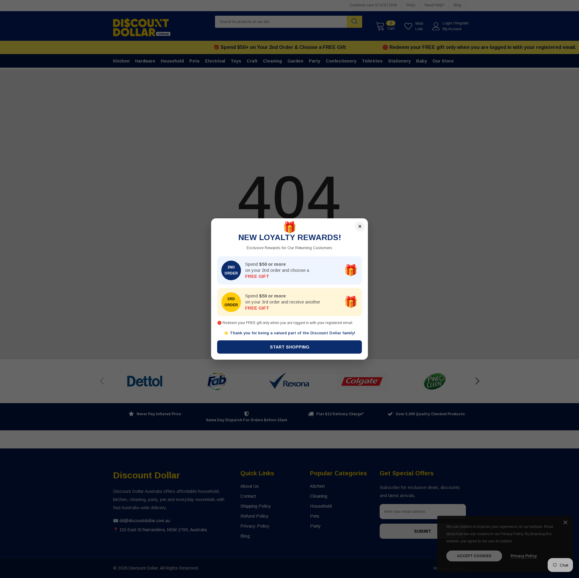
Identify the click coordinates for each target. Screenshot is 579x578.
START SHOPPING (289, 347)
